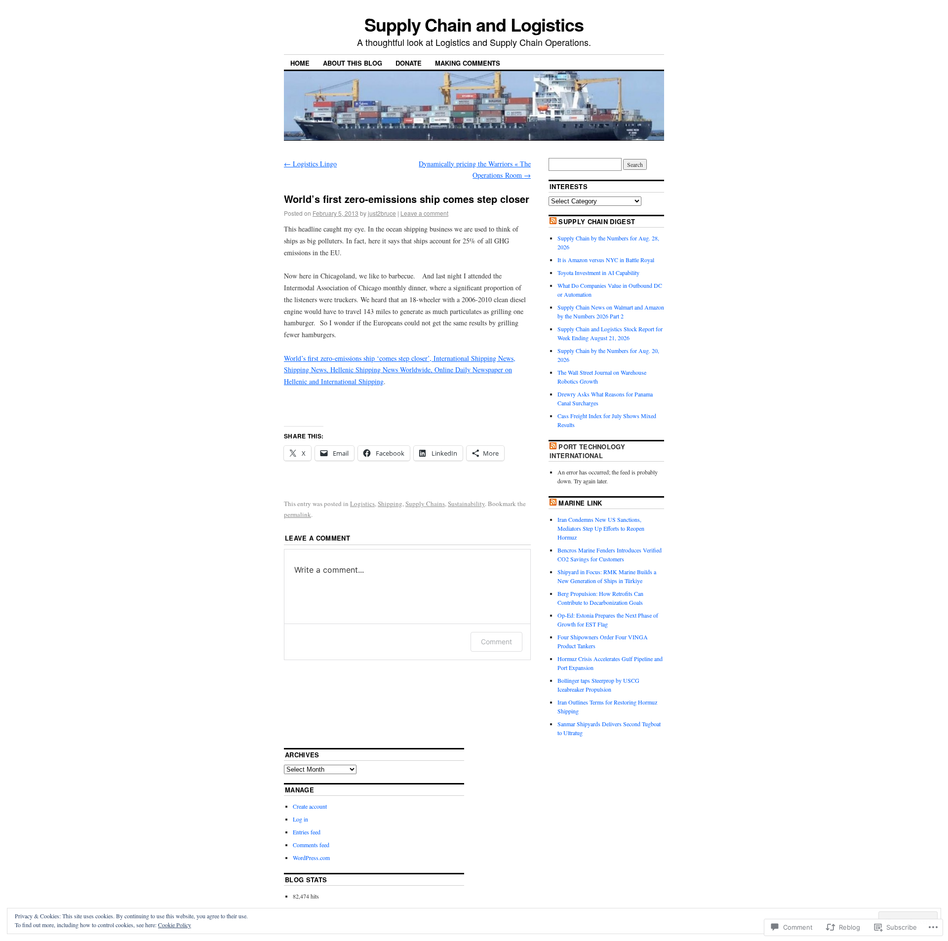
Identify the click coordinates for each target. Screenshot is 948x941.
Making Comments (467, 63)
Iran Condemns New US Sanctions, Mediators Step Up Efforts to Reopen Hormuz (600, 528)
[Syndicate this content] (553, 221)
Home (300, 63)
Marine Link (580, 503)
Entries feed (306, 832)
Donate (408, 63)
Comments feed (311, 845)
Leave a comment (424, 213)
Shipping (390, 503)
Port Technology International (587, 451)
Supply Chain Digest (596, 221)
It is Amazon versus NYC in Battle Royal (605, 260)
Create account (310, 806)
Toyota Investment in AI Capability (598, 272)
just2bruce (382, 213)
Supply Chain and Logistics (474, 24)
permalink (297, 514)
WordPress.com (311, 858)
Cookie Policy (174, 925)
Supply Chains (425, 503)
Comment (496, 641)
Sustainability (466, 503)
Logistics (362, 503)
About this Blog (352, 63)
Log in (300, 819)
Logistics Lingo (310, 163)
